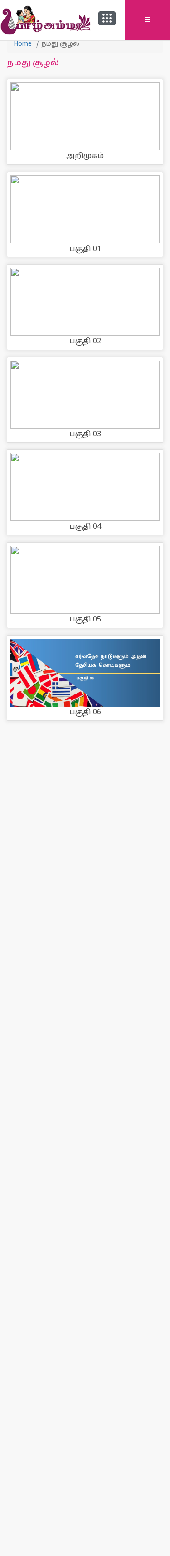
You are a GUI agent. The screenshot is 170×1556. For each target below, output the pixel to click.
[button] (107, 18)
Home (23, 44)
